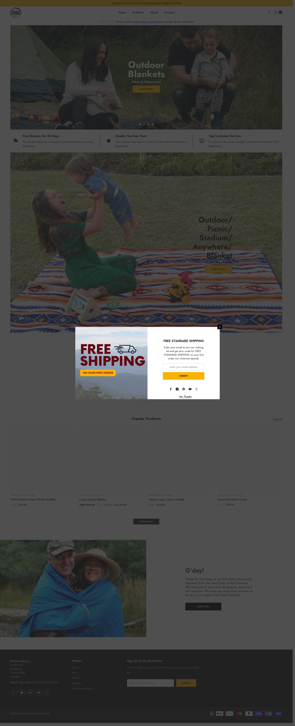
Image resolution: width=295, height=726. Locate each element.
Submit (183, 376)
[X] (196, 389)
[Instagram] (177, 389)
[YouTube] (190, 389)
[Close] (219, 327)
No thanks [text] (185, 396)
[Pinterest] (183, 389)
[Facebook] (170, 389)
